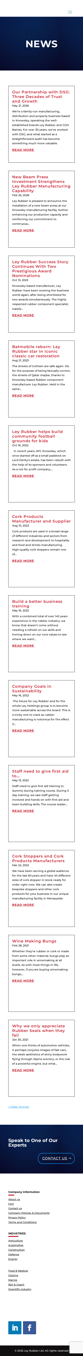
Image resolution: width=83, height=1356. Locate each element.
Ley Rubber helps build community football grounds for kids (37, 436)
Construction (16, 1249)
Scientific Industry (19, 1289)
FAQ (11, 1203)
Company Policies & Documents (29, 1212)
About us (14, 1199)
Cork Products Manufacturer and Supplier (41, 518)
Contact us (54, 1158)
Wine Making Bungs (34, 941)
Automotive (15, 1245)
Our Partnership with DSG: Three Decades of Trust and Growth (41, 97)
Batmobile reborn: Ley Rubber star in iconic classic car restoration (36, 351)
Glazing (13, 1275)
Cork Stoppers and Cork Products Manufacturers (38, 858)
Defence (13, 1254)
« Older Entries (18, 1107)
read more (23, 150)
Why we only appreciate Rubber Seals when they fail (38, 1031)
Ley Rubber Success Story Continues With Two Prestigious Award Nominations (40, 269)
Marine (12, 1279)
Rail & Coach (16, 1284)
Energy (12, 1259)
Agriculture (15, 1240)
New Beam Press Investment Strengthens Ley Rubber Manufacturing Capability (41, 184)
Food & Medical (18, 1270)
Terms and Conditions (22, 1222)
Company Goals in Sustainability (32, 688)
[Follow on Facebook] (29, 1327)
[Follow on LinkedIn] (14, 1327)
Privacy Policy (17, 1217)
